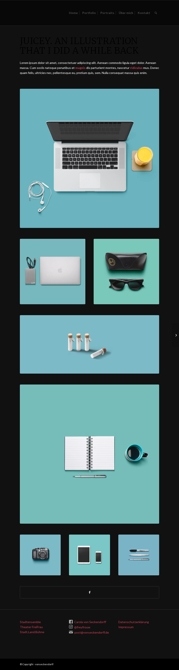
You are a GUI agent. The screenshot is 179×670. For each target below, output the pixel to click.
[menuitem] (73, 13)
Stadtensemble (30, 622)
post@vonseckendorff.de (91, 632)
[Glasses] (126, 271)
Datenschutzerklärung (133, 622)
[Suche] (155, 13)
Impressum (126, 627)
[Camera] (40, 555)
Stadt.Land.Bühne (32, 632)
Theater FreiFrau (31, 627)
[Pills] (89, 344)
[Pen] (138, 555)
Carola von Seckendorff (90, 622)
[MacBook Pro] (52, 271)
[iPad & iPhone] (89, 555)
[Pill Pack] (175, 335)
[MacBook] (89, 158)
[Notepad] (89, 454)
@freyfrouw (82, 627)
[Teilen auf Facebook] (89, 592)
